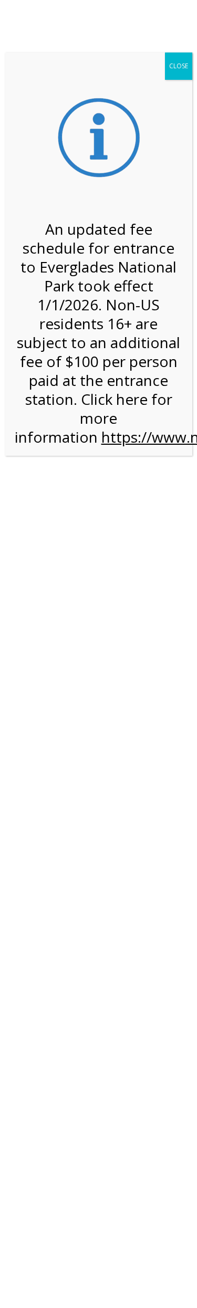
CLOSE (178, 65)
